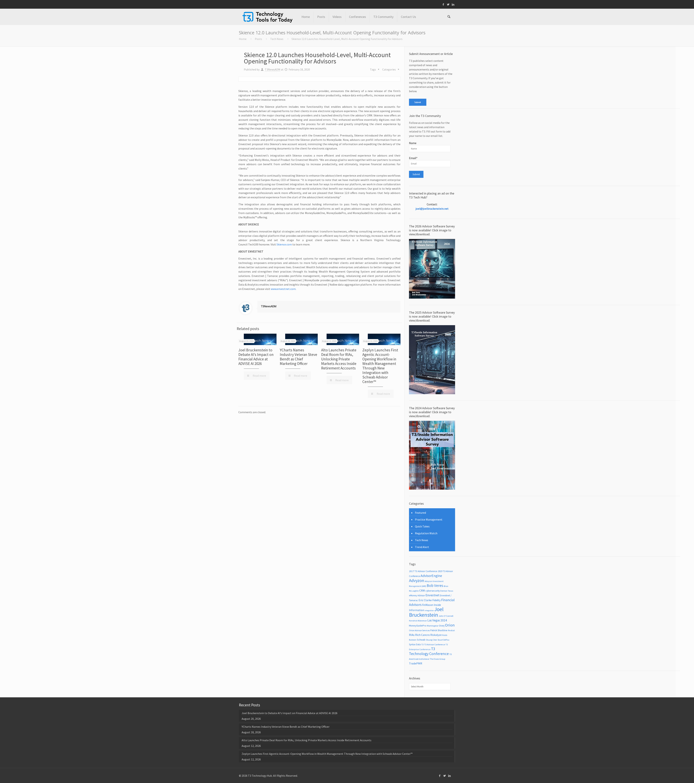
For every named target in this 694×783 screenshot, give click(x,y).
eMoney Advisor (417, 595)
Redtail (451, 630)
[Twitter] (448, 4)
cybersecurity (432, 590)
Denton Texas (446, 590)
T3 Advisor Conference (434, 644)
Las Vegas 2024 (437, 620)
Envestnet (432, 595)
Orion (450, 625)
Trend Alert (422, 547)
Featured (420, 512)
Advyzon (416, 580)
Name (412, 143)
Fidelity (436, 600)
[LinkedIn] (453, 4)
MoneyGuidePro (417, 625)
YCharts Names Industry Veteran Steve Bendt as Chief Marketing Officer (298, 357)
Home (243, 39)
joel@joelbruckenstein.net (432, 208)
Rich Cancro (422, 635)
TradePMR (415, 663)
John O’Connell (446, 616)
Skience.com (284, 244)
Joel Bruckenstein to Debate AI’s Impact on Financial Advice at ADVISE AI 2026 (256, 357)
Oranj (441, 625)
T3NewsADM (272, 69)
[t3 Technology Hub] (267, 17)
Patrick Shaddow (438, 630)
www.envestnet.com (283, 289)
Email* (413, 158)
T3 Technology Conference (429, 651)
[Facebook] (443, 4)
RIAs (412, 635)
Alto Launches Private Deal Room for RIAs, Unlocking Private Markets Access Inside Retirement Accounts (338, 359)
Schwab (421, 639)
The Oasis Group (437, 659)
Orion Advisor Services (419, 630)
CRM (422, 590)
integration (429, 610)
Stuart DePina (443, 640)
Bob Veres (435, 585)
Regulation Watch (426, 533)
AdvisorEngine (431, 575)
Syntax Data (415, 644)
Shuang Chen (431, 640)
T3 (422, 644)
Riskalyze (436, 635)
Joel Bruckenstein (426, 612)
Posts (258, 39)
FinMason (427, 605)
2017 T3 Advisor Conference (423, 571)
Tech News (276, 39)
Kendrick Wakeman (418, 620)
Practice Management (428, 519)
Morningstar (432, 625)
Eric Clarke (425, 600)
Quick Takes (422, 526)
